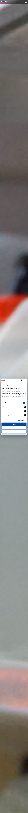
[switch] (25, 407)
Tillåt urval (14, 428)
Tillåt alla (14, 424)
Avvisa (14, 431)
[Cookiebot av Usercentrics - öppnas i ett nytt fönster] (21, 380)
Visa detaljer (21, 420)
